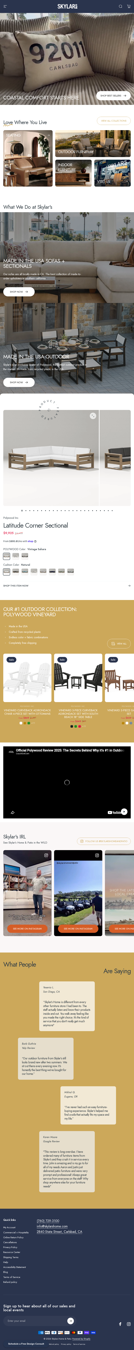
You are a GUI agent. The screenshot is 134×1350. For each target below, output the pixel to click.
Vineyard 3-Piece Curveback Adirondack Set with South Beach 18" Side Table (78, 713)
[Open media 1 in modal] (93, 416)
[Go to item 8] (49, 511)
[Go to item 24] (112, 511)
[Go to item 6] (41, 511)
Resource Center (11, 1252)
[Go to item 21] (100, 511)
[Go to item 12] (65, 511)
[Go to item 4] (34, 511)
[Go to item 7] (45, 511)
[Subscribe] (70, 1321)
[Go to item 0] (22, 511)
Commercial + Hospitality (16, 1232)
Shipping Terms (10, 1257)
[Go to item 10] (57, 511)
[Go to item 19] (92, 511)
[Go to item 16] (81, 511)
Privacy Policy (10, 1247)
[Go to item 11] (61, 511)
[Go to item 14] (73, 511)
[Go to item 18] (89, 511)
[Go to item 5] (38, 511)
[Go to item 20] (96, 511)
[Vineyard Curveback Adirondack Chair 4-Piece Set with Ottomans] (27, 678)
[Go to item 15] (77, 511)
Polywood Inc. (11, 518)
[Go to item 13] (69, 511)
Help (5, 1262)
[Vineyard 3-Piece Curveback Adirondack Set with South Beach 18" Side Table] (78, 678)
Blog (5, 1272)
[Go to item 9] (53, 511)
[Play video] (67, 782)
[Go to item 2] (26, 511)
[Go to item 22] (104, 511)
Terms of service (79, 1344)
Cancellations (10, 1242)
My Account (9, 1227)
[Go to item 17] (85, 511)
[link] (114, 121)
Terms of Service (11, 1277)
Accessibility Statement (14, 1267)
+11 (33, 723)
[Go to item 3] (30, 511)
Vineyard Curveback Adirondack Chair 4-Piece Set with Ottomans (27, 712)
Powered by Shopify (81, 1338)
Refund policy (10, 1282)
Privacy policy (66, 1344)
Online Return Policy (13, 1237)
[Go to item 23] (108, 511)
